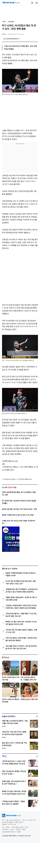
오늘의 (9, 716)
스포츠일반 (11, 21)
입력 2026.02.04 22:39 (15, 34)
